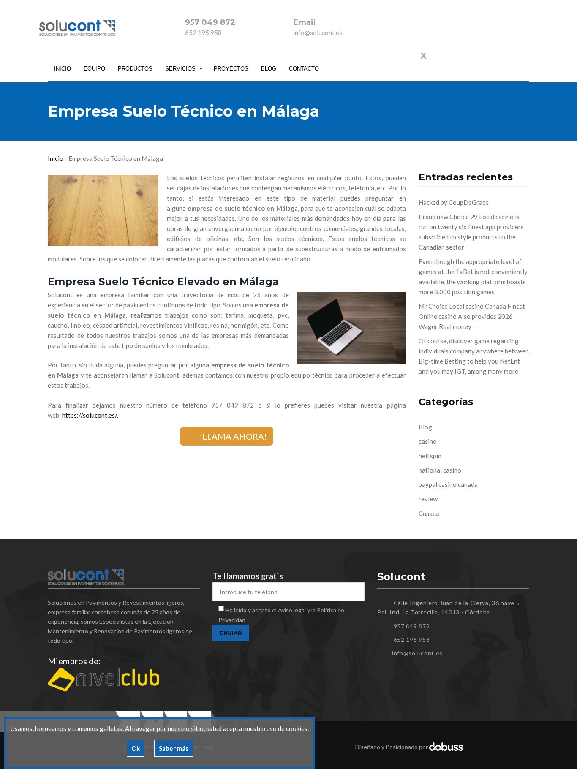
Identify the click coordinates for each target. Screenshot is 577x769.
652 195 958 (203, 32)
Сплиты (429, 513)
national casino (440, 470)
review (428, 499)
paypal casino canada (448, 484)
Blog (425, 427)
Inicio (55, 158)
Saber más (173, 748)
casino (428, 441)
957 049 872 (210, 22)
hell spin (430, 455)
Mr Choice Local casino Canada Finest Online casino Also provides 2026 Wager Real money (472, 316)
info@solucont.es (317, 32)
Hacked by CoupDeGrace (454, 202)
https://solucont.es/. (90, 415)
